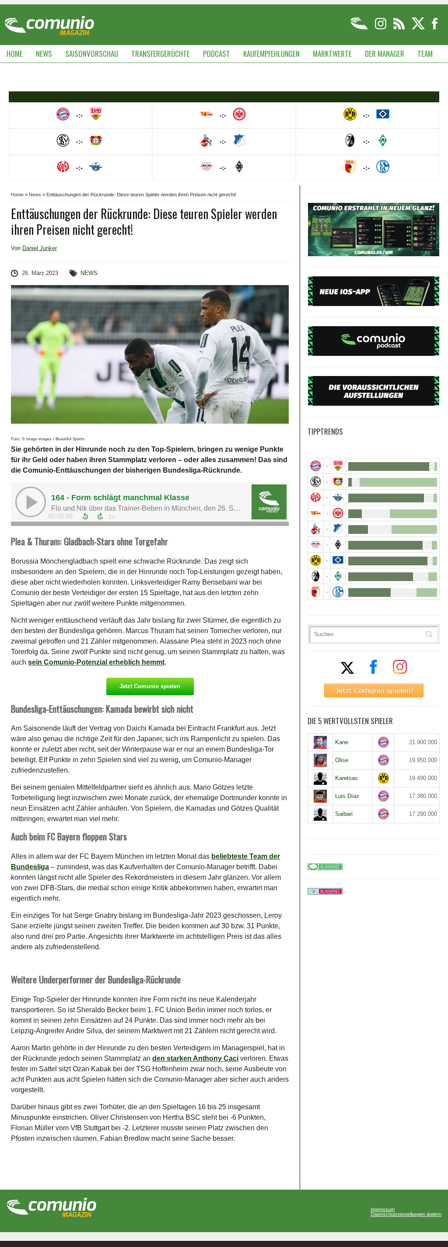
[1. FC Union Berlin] (315, 513)
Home (15, 53)
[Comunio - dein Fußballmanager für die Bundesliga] (359, 27)
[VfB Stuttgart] (337, 465)
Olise (341, 760)
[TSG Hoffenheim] (337, 528)
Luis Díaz (347, 796)
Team (425, 53)
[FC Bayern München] (383, 742)
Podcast (216, 53)
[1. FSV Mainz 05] (315, 497)
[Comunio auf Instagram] (381, 27)
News (44, 53)
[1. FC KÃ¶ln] (315, 528)
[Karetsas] (320, 778)
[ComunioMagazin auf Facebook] (435, 27)
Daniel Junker (39, 248)
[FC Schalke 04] (337, 591)
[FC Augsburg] (315, 591)
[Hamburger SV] (337, 560)
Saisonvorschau (91, 53)
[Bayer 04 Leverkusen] (337, 481)
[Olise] (320, 760)
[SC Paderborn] (337, 497)
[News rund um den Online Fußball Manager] (49, 22)
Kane (341, 742)
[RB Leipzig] (315, 544)
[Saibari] (320, 814)
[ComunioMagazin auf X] (419, 27)
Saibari (344, 814)
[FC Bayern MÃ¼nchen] (315, 465)
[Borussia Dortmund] (315, 560)
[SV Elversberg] (315, 481)
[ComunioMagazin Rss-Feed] (399, 27)
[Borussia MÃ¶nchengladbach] (337, 544)
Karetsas (346, 778)
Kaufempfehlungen (271, 53)
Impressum (383, 1209)
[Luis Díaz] (320, 796)
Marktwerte (332, 53)
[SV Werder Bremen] (337, 576)
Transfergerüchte (160, 53)
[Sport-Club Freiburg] (315, 576)
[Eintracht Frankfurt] (337, 513)
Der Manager (384, 53)
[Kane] (320, 742)
